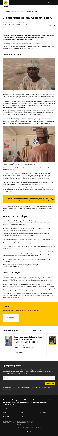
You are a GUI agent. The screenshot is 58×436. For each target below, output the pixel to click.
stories (11, 259)
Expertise (5, 409)
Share (54, 25)
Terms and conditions (27, 427)
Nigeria (21, 22)
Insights (41, 409)
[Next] (53, 330)
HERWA (20, 254)
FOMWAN (28, 254)
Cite (50, 25)
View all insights (38, 330)
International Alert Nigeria (36, 173)
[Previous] (50, 330)
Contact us (6, 416)
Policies (23, 416)
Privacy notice (38, 427)
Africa (16, 22)
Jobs (22, 412)
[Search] (49, 2)
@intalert (31, 265)
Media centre (42, 412)
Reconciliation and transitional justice (15, 24)
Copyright (17, 427)
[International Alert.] (3, 11)
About (4, 412)
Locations (23, 409)
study (9, 39)
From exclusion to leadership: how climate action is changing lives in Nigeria (28, 339)
